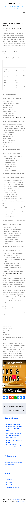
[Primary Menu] (24, 12)
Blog (5, 462)
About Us (9, 479)
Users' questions (11, 464)
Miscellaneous (16, 462)
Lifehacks (12, 462)
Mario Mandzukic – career (13, 433)
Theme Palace (21, 501)
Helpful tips (5, 20)
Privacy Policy (10, 485)
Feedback (9, 482)
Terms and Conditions (12, 487)
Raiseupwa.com (14, 3)
